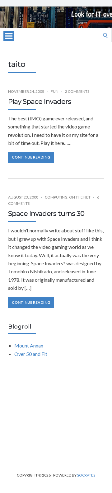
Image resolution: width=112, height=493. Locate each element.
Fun (54, 91)
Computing (56, 197)
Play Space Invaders (39, 101)
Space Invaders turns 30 (46, 213)
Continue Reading (31, 157)
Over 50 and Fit (30, 354)
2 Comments (77, 91)
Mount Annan (28, 345)
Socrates (86, 475)
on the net (80, 197)
